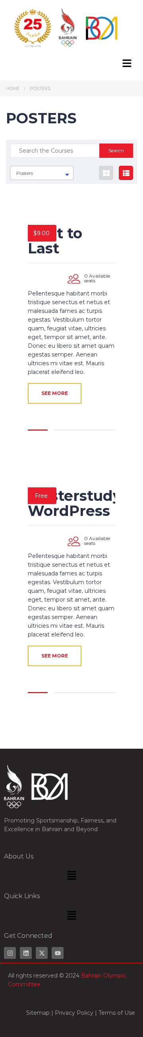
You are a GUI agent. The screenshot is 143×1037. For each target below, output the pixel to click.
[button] (127, 64)
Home (12, 88)
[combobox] (41, 173)
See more (54, 393)
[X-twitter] (42, 953)
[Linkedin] (26, 953)
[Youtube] (58, 953)
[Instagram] (10, 953)
